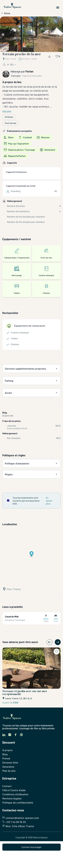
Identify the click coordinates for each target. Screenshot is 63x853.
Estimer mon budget (31, 847)
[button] (31, 35)
